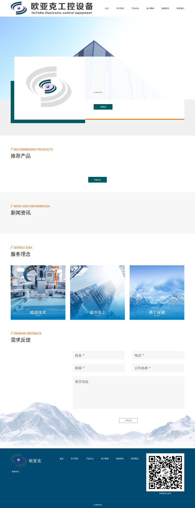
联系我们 (180, 8)
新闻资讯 (165, 8)
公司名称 (141, 368)
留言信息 (81, 381)
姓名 (78, 355)
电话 (138, 355)
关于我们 (120, 8)
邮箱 (78, 368)
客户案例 (150, 8)
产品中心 (135, 8)
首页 (107, 8)
